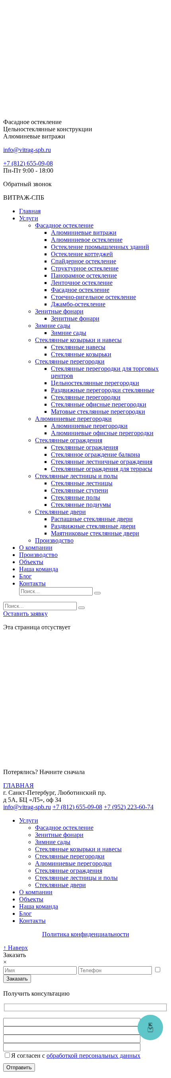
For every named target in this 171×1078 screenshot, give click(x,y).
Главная (30, 211)
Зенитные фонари (59, 311)
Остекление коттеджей (82, 254)
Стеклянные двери (60, 511)
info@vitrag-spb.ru (27, 807)
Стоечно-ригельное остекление (93, 297)
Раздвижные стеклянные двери (93, 526)
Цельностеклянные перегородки (95, 382)
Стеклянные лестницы (82, 483)
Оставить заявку (25, 613)
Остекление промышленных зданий (100, 246)
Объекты (31, 561)
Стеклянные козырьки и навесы (78, 340)
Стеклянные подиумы (81, 504)
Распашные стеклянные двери (92, 519)
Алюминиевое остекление (86, 239)
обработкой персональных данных (93, 1055)
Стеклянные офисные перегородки (98, 404)
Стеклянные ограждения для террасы (101, 468)
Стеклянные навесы (78, 347)
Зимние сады (52, 325)
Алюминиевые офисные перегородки (102, 433)
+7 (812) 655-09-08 (28, 163)
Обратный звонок (27, 184)
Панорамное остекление (84, 275)
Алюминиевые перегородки (73, 418)
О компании (35, 547)
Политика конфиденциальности (85, 934)
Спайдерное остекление (83, 261)
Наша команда (38, 569)
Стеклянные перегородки (70, 361)
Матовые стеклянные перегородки (98, 411)
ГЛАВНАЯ (18, 785)
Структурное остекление (85, 268)
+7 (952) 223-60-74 (129, 807)
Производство (54, 540)
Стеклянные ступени (79, 490)
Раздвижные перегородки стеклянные (102, 390)
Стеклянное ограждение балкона (95, 454)
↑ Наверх (15, 947)
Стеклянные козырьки (81, 354)
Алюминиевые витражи (84, 232)
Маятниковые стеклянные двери (95, 533)
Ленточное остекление (82, 282)
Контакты (32, 583)
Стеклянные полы (75, 497)
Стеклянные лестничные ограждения (101, 461)
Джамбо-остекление (78, 304)
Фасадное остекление (64, 225)
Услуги (28, 218)
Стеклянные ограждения (68, 440)
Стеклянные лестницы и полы (76, 476)
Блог (25, 576)
